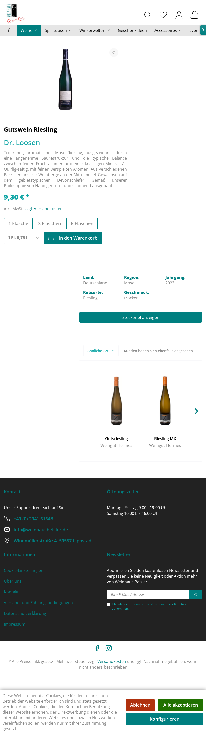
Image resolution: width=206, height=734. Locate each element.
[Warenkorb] (194, 14)
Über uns (12, 581)
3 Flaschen (49, 223)
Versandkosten (111, 661)
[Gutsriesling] (116, 400)
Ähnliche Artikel (101, 350)
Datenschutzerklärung (25, 613)
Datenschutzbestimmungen (148, 604)
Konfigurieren (164, 719)
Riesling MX (165, 438)
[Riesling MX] (165, 400)
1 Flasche (18, 223)
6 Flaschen (82, 223)
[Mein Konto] (179, 14)
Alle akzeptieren (180, 705)
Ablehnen (140, 705)
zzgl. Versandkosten (44, 208)
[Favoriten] (163, 14)
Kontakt (11, 592)
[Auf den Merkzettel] (113, 52)
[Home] (10, 30)
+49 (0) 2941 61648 (33, 519)
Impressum (14, 624)
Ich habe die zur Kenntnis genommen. (149, 606)
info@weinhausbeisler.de (41, 530)
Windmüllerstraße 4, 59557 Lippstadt (53, 541)
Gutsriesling (116, 438)
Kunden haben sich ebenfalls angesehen (158, 350)
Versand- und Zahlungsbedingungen (38, 602)
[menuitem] (148, 14)
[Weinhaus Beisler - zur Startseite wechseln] (15, 14)
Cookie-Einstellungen (23, 570)
